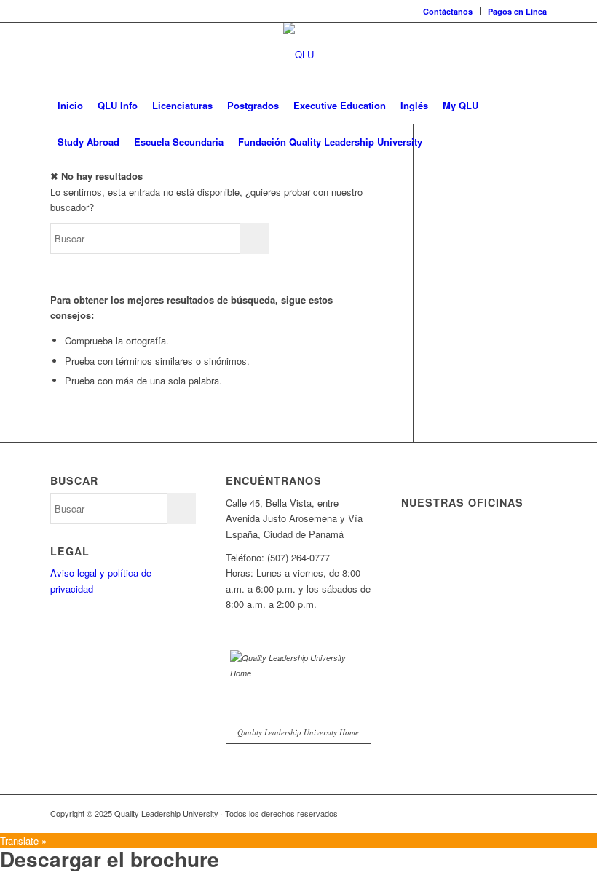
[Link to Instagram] (536, 813)
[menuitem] (448, 11)
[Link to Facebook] (448, 813)
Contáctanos (448, 11)
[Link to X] (470, 813)
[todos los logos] (298, 55)
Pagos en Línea (517, 11)
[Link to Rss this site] (427, 813)
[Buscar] (538, 142)
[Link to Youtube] (514, 813)
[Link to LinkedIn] (492, 813)
